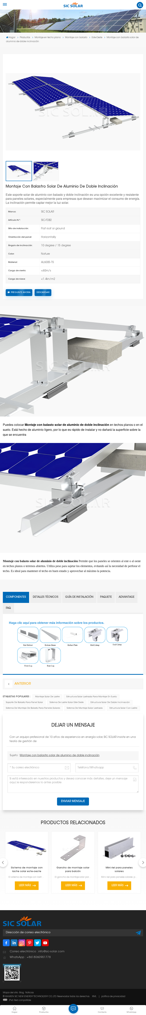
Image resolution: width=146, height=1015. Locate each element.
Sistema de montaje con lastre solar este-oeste (27, 870)
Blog (21, 993)
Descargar (42, 292)
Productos (25, 37)
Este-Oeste (97, 37)
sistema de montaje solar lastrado (85, 708)
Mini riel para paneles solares (119, 870)
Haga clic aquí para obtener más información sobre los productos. (56, 622)
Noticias (29, 993)
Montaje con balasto (76, 37)
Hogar (12, 37)
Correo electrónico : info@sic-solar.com (37, 951)
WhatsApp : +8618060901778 (30, 957)
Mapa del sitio (10, 993)
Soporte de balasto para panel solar (24, 702)
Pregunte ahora (20, 292)
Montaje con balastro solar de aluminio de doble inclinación (59, 755)
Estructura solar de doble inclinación (110, 702)
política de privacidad (113, 996)
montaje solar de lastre (47, 697)
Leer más (25, 885)
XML (94, 996)
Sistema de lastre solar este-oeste (67, 702)
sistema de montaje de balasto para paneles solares (33, 708)
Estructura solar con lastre (123, 708)
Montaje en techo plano (48, 37)
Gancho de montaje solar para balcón (72, 870)
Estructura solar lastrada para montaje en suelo (91, 697)
